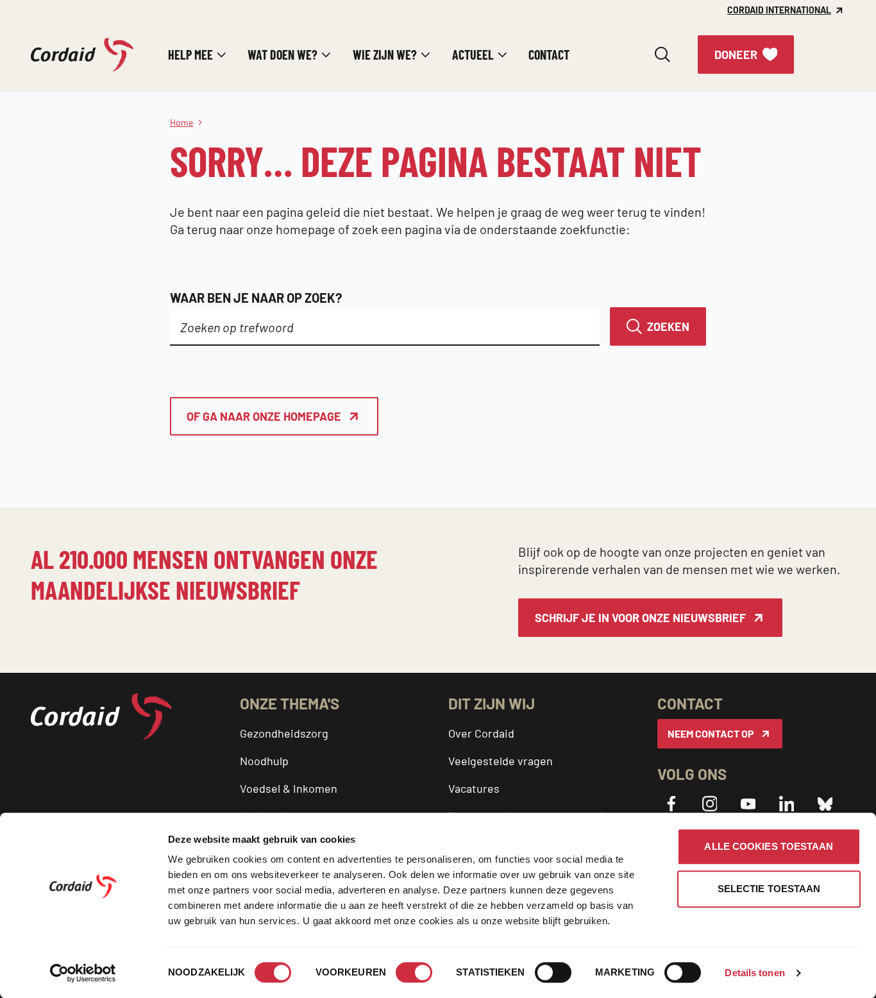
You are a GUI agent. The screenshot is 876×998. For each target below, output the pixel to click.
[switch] (414, 972)
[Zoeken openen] (662, 54)
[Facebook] (671, 804)
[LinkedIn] (787, 804)
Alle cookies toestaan (768, 846)
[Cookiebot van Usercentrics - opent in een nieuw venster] (83, 973)
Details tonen (754, 972)
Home (181, 122)
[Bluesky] (825, 804)
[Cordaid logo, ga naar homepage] (82, 55)
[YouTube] (748, 804)
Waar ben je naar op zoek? (256, 297)
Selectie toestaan (769, 888)
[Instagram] (710, 804)
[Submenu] (221, 54)
